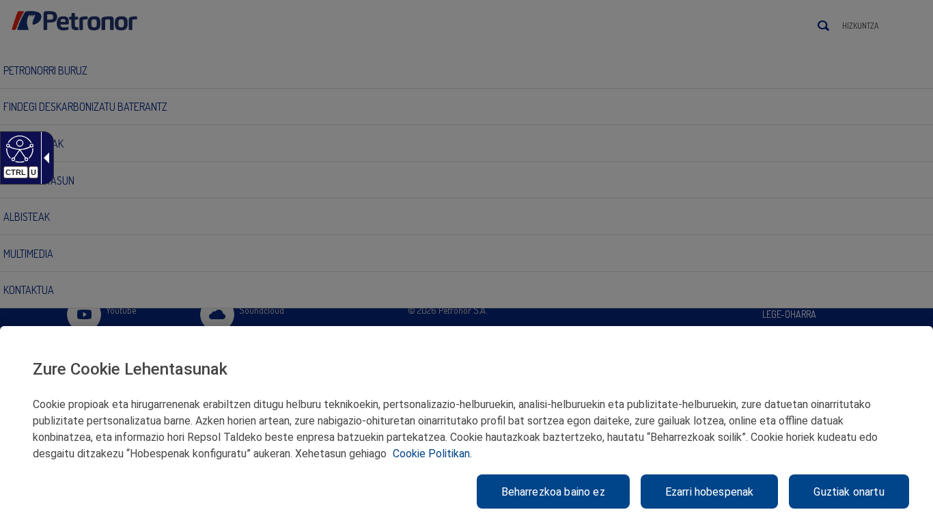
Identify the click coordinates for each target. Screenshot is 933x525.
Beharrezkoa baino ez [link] (553, 491)
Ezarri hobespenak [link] (709, 491)
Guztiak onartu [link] (848, 491)
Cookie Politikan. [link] (432, 453)
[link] (18, 148)
